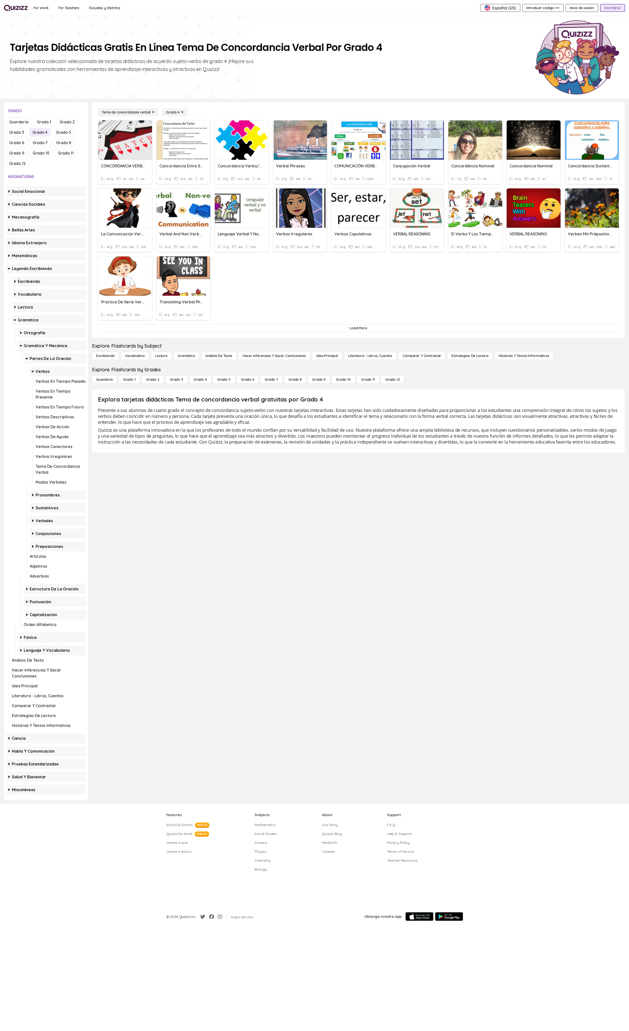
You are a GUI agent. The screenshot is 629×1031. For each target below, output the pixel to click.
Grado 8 (63, 142)
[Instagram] (220, 917)
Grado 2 (67, 121)
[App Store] (419, 916)
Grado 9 (16, 153)
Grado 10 (41, 153)
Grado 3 (16, 132)
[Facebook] (211, 917)
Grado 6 (16, 142)
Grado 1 (44, 121)
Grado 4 (39, 132)
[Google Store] (449, 916)
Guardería (18, 121)
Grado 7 (40, 142)
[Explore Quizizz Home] (16, 8)
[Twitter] (202, 917)
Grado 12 (17, 163)
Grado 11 (66, 153)
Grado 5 (63, 132)
